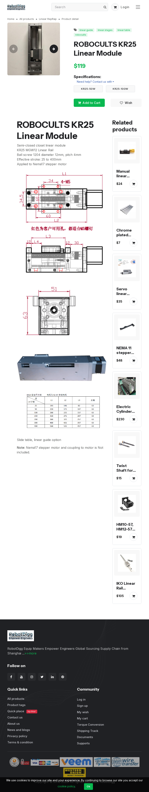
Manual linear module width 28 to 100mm (126, 180)
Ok (88, 786)
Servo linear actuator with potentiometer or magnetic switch (126, 305)
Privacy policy (17, 736)
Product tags (16, 705)
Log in (81, 699)
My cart (82, 718)
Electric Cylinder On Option (126, 412)
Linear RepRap (48, 18)
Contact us (15, 717)
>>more (30, 653)
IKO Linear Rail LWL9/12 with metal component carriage (126, 595)
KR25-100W (120, 88)
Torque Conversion (90, 724)
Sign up (82, 706)
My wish (83, 712)
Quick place (21, 711)
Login (125, 7)
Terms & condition (20, 742)
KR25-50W (88, 88)
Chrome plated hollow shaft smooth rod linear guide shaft (126, 244)
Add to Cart (91, 103)
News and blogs (18, 730)
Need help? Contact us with (94, 81)
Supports (83, 743)
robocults (80, 34)
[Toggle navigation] (138, 7)
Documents (85, 737)
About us (13, 723)
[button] (115, 7)
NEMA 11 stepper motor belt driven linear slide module (126, 360)
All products (26, 18)
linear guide (86, 30)
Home (10, 18)
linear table (124, 30)
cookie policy (66, 786)
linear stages (105, 30)
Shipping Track (87, 731)
